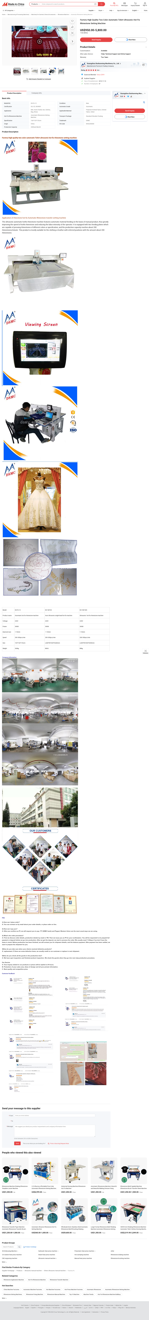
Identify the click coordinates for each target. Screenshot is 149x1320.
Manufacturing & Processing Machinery (18, 14)
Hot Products (24, 1305)
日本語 (97, 1307)
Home (3, 14)
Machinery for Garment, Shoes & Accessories (43, 14)
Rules (145, 10)
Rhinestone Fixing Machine (34, 1294)
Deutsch (71, 1307)
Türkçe (114, 1307)
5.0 (121, 96)
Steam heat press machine (46, 1255)
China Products (35, 1305)
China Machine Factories (11, 1289)
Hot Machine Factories (53, 1289)
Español (33, 1307)
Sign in (145, 5)
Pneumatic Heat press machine (84, 1251)
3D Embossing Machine (9, 1251)
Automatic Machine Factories (32, 1289)
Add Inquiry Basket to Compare (40, 79)
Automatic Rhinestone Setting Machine (81, 14)
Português (41, 1307)
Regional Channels (98, 1305)
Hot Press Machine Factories (74, 1289)
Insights (126, 1305)
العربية (85, 1307)
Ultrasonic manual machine (46, 1258)
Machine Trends (88, 1294)
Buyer (100, 10)
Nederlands (78, 1307)
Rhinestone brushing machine (120, 1258)
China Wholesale (66, 1305)
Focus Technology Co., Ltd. (61, 1312)
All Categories (9, 10)
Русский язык (56, 1307)
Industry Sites (87, 1305)
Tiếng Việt (121, 1307)
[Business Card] (144, 102)
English (27, 1307)
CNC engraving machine (9, 1258)
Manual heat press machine (83, 1258)
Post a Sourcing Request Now (58, 1143)
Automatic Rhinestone (94, 1289)
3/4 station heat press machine (12, 1255)
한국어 (91, 1307)
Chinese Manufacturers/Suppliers (50, 1305)
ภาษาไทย (107, 1307)
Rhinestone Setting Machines (13, 1294)
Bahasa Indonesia (131, 1307)
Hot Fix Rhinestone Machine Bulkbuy (109, 1294)
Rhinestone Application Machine (14, 1280)
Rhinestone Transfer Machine (59, 1280)
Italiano (64, 1307)
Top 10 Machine (74, 1294)
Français (48, 1307)
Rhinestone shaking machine (120, 1255)
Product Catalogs (30, 1247)
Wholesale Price (77, 1305)
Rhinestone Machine (63, 14)
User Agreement (85, 1312)
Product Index (109, 1305)
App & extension (122, 10)
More (4, 1298)
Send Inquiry (96, 40)
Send (17, 1143)
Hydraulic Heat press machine (47, 1251)
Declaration (95, 1312)
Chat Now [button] (132, 40)
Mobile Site (118, 1305)
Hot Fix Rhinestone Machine (37, 1280)
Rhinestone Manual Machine (56, 1294)
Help (110, 10)
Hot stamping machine (81, 1255)
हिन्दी (102, 1307)
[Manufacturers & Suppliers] (13, 4)
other (112, 1251)
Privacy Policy (104, 1312)
